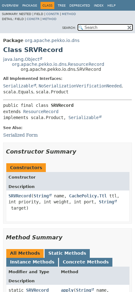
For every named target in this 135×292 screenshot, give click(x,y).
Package (29, 5)
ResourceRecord (40, 111)
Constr (52, 14)
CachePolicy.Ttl (88, 195)
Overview (10, 5)
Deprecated (79, 5)
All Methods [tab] (25, 253)
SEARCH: (69, 27)
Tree (62, 5)
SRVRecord (19, 195)
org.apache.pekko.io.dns (52, 40)
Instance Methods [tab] (32, 261)
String (41, 195)
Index (99, 5)
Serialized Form (20, 135)
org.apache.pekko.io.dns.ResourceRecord (58, 64)
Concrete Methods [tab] (86, 261)
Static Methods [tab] (67, 253)
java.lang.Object (21, 59)
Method (69, 14)
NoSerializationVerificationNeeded (80, 85)
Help (111, 5)
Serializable (18, 85)
